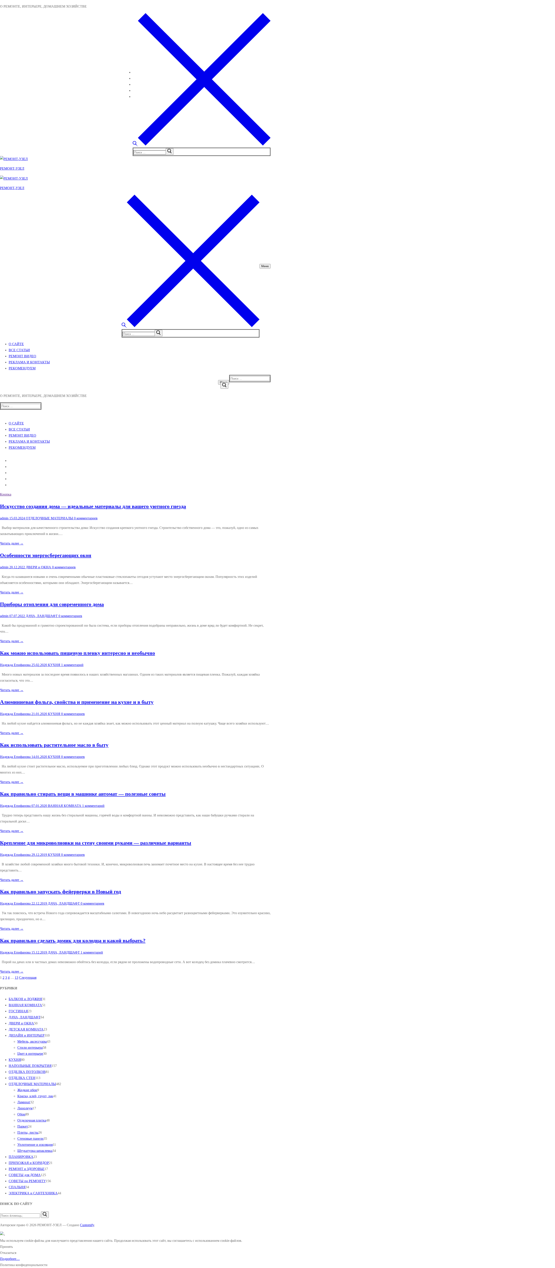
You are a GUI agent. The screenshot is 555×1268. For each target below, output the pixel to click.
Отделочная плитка (31, 1120)
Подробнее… (10, 1259)
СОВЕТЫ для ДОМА (25, 1175)
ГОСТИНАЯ (18, 1011)
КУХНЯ (53, 665)
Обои (21, 1114)
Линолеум (25, 1108)
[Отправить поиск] (224, 385)
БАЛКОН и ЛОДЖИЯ (25, 999)
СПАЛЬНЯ (17, 1187)
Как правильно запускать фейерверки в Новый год (60, 891)
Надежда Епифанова (15, 665)
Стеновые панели (30, 1138)
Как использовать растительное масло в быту (54, 745)
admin (4, 518)
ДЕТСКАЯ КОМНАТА (26, 1029)
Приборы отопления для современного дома (52, 604)
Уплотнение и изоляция (35, 1144)
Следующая (27, 977)
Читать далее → (11, 543)
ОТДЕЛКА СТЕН (22, 1078)
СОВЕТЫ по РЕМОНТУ (27, 1181)
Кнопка (5, 494)
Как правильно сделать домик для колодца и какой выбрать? (72, 940)
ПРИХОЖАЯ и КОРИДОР (29, 1163)
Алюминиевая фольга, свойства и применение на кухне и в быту (76, 702)
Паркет (22, 1126)
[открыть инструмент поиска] (202, 144)
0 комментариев (85, 518)
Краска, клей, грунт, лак (35, 1096)
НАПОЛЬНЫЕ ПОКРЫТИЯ (30, 1066)
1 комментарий (71, 665)
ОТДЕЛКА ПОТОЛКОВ (27, 1072)
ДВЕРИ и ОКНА (38, 567)
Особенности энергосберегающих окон (45, 555)
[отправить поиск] (169, 151)
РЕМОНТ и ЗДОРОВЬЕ (26, 1169)
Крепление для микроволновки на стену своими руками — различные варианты (95, 843)
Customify (87, 1225)
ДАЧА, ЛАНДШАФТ (41, 616)
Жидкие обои (27, 1090)
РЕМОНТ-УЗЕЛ (12, 168)
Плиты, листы (27, 1132)
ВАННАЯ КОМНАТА (64, 806)
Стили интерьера (30, 1047)
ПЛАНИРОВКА (21, 1157)
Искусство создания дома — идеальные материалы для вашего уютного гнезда (93, 506)
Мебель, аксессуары (32, 1041)
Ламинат (23, 1102)
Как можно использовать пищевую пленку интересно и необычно (77, 653)
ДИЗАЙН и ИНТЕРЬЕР (26, 1035)
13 (16, 977)
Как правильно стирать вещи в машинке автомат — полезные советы (83, 794)
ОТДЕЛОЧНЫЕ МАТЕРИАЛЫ (49, 518)
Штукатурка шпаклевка (34, 1151)
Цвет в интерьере (30, 1053)
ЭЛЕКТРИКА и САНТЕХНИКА (33, 1193)
